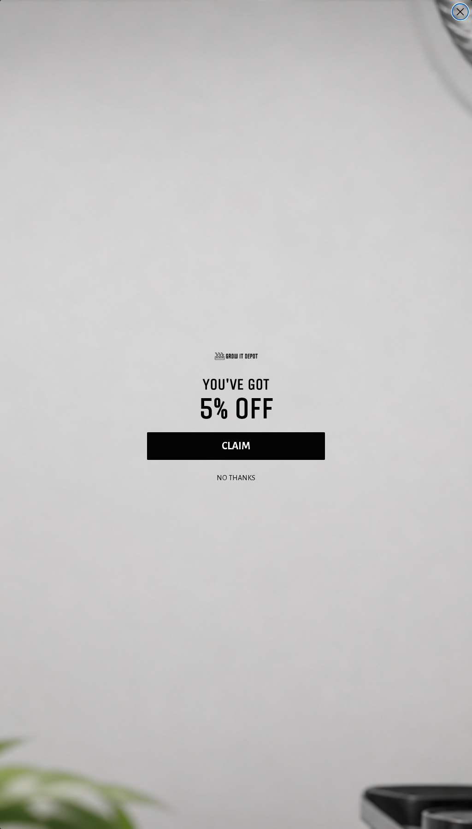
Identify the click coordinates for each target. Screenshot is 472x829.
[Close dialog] (460, 12)
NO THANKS (236, 476)
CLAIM (236, 446)
